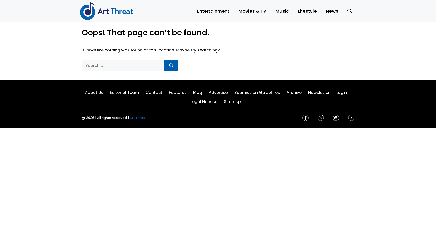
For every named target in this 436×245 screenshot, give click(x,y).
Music (282, 11)
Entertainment (213, 11)
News (332, 11)
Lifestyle (307, 11)
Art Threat (138, 117)
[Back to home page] (106, 11)
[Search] (171, 65)
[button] (350, 11)
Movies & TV (252, 11)
